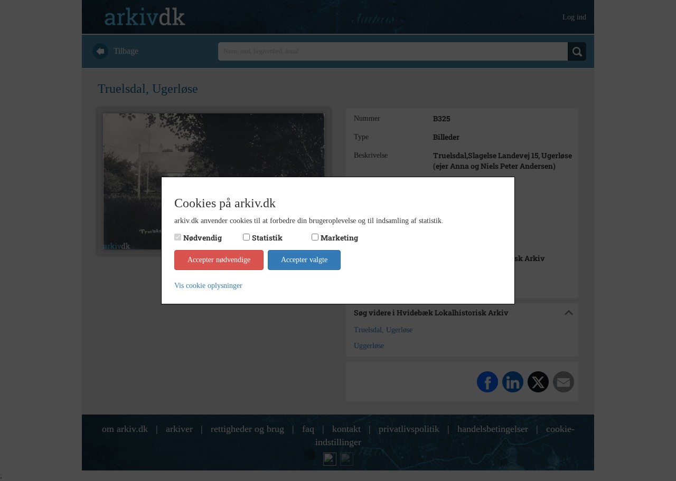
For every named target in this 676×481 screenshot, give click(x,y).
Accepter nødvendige (218, 260)
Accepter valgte (304, 260)
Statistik (267, 238)
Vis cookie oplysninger (208, 286)
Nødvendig (202, 238)
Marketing (339, 238)
